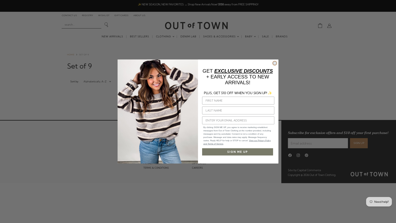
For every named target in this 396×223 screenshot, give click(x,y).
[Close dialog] (275, 63)
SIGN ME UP (237, 151)
